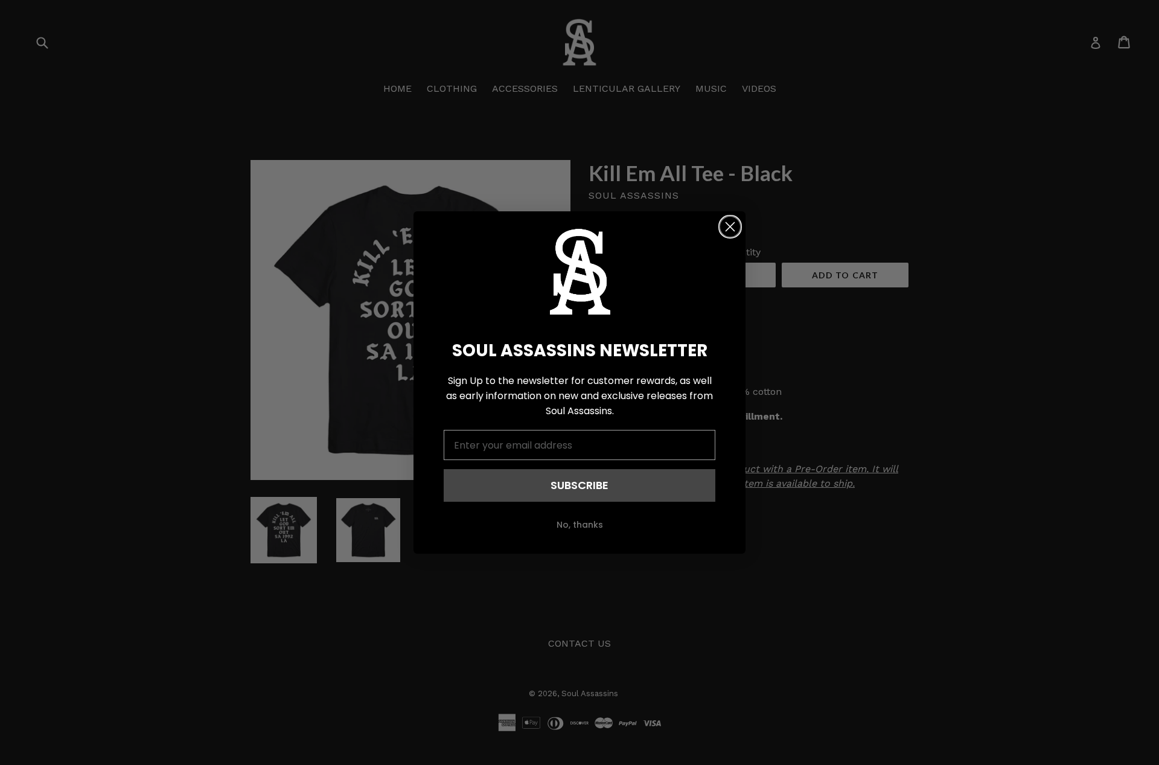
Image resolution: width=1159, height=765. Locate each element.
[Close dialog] (730, 226)
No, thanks (580, 525)
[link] (579, 271)
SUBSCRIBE (579, 485)
